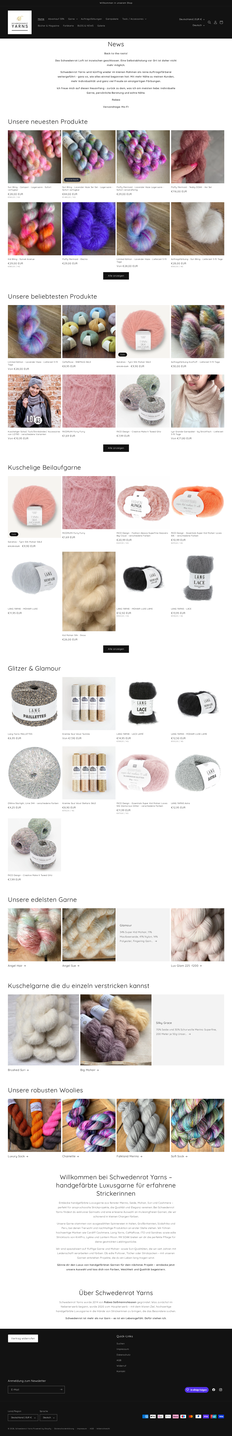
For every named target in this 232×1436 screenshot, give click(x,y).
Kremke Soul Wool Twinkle (76, 734)
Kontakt (121, 1371)
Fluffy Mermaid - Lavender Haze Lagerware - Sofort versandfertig (140, 188)
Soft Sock (177, 1156)
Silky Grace (164, 1023)
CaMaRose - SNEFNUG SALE (76, 362)
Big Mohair (87, 1070)
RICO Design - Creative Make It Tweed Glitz (139, 431)
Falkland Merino (128, 1156)
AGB (119, 1360)
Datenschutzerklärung (64, 1429)
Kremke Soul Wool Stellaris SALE (79, 803)
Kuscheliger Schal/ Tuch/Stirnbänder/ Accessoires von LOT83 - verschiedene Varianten (34, 432)
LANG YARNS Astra (180, 803)
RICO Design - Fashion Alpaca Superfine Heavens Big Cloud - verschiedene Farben (142, 534)
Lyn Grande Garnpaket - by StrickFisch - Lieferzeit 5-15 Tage (197, 432)
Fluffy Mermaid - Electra (75, 259)
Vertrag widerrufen (23, 1338)
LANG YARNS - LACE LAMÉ (130, 734)
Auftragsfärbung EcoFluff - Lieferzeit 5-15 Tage (195, 362)
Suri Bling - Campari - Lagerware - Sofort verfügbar (29, 188)
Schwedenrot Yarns (24, 1429)
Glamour (126, 925)
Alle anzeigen (116, 275)
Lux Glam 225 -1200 (185, 965)
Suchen (121, 1343)
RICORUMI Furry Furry (73, 431)
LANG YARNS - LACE (181, 608)
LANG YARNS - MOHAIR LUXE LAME (135, 608)
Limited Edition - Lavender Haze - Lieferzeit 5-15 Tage (142, 260)
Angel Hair (15, 965)
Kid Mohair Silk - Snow (74, 635)
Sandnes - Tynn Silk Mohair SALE (134, 362)
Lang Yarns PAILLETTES (20, 734)
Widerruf (121, 1365)
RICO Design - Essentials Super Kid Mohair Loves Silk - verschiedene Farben (196, 534)
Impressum (123, 1349)
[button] (72, 19)
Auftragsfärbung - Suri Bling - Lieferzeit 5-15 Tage (197, 259)
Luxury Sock (16, 1156)
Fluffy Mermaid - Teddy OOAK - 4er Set (191, 187)
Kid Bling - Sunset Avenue (21, 259)
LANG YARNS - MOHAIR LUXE (23, 608)
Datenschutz (124, 1354)
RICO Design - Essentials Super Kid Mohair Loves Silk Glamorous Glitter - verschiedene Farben (142, 804)
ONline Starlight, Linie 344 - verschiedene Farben (33, 803)
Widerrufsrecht (103, 1429)
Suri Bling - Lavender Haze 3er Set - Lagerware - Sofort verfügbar (87, 188)
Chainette (69, 1156)
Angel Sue (69, 965)
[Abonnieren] (61, 1389)
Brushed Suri (16, 1070)
